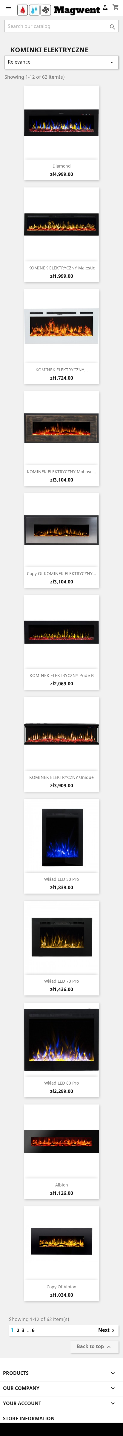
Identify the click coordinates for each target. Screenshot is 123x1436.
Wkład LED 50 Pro (61, 879)
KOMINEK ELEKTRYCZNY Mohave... (61, 471)
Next (107, 1330)
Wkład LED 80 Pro (61, 1083)
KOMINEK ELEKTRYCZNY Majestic (61, 268)
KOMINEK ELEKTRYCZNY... (62, 370)
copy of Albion (61, 1287)
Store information (29, 1418)
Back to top (94, 1347)
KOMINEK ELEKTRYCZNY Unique (61, 777)
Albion (61, 1185)
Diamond (62, 166)
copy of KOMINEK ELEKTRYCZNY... (61, 573)
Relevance (61, 62)
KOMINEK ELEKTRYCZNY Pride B (62, 675)
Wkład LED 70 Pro (61, 981)
